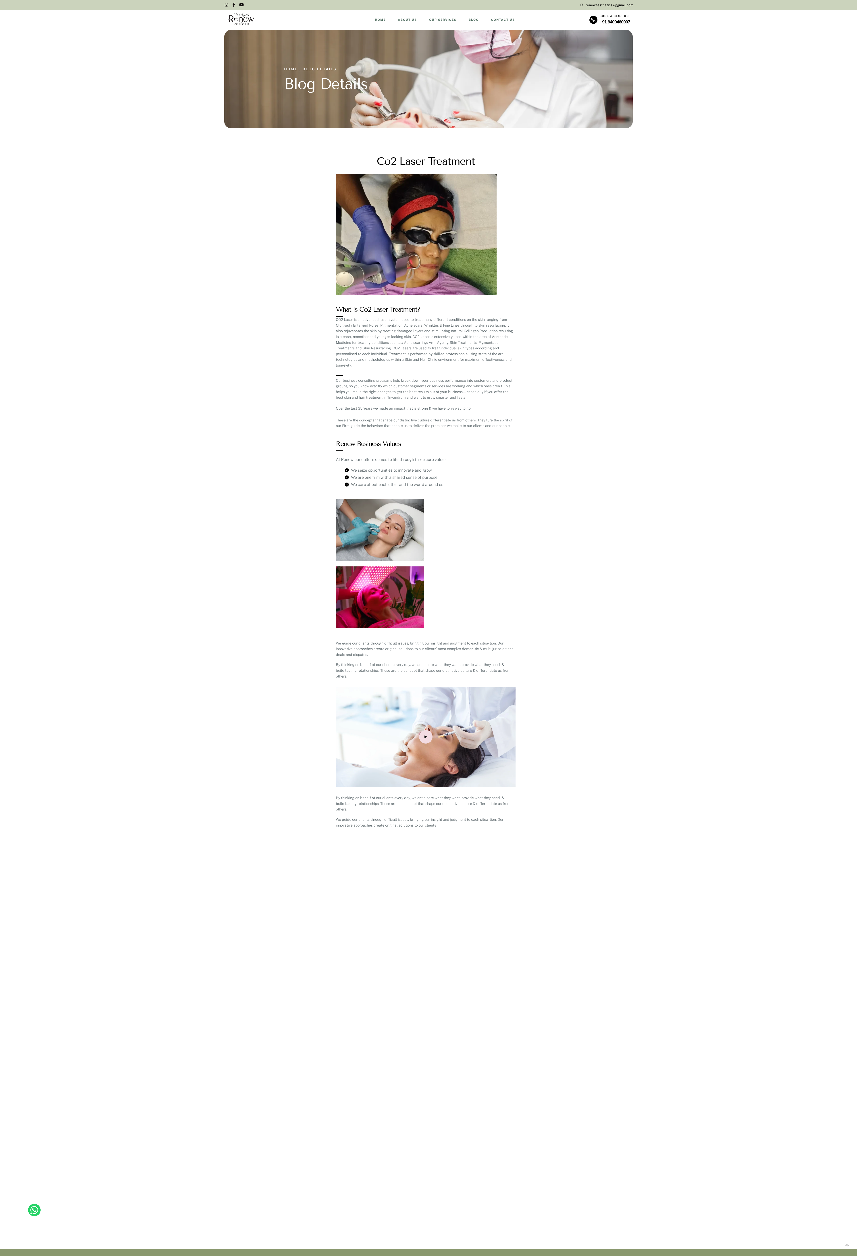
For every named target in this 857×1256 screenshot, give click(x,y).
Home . (292, 69)
